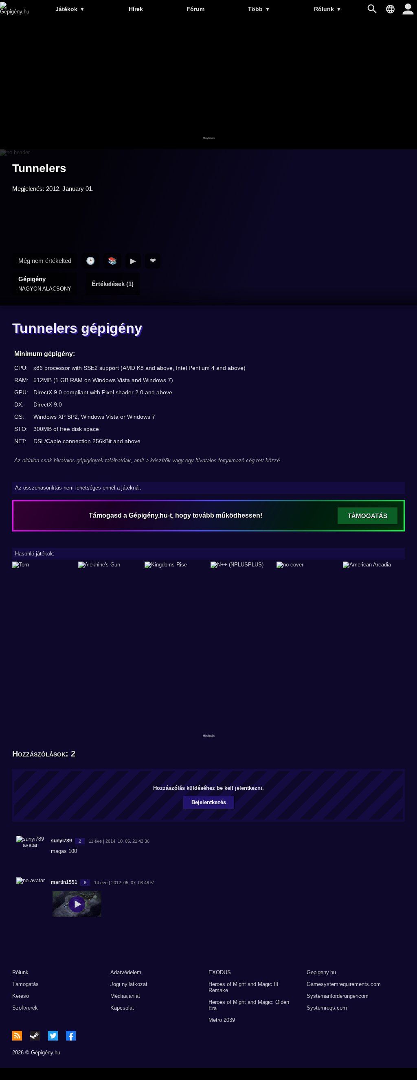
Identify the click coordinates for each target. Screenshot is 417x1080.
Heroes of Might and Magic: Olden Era (248, 1005)
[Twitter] (53, 1036)
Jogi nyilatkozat (128, 984)
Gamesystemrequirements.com (344, 984)
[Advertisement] (208, 84)
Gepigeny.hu (321, 972)
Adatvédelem (125, 972)
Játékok (70, 9)
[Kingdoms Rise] (175, 565)
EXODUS (219, 972)
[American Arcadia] (374, 565)
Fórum (195, 9)
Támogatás (25, 984)
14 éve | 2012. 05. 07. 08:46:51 (124, 882)
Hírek (136, 9)
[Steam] (35, 1036)
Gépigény (44, 283)
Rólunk (328, 9)
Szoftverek (25, 1008)
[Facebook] (71, 1036)
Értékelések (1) (113, 283)
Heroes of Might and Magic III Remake (243, 987)
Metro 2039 (221, 1020)
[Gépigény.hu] (14, 12)
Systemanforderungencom (338, 996)
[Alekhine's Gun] (109, 565)
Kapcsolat (122, 1008)
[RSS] (17, 1036)
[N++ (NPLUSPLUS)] (241, 565)
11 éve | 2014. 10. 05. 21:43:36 (119, 841)
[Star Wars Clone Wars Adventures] (307, 565)
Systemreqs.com (327, 1008)
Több (259, 9)
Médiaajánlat (125, 996)
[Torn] (43, 565)
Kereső (20, 996)
